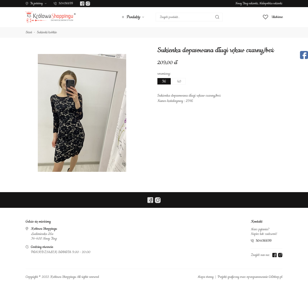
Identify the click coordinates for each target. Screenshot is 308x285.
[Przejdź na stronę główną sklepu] (51, 17)
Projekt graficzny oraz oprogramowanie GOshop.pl (249, 277)
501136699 (66, 3)
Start (29, 32)
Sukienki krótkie (47, 32)
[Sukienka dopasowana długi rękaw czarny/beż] (82, 112)
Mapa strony (205, 277)
